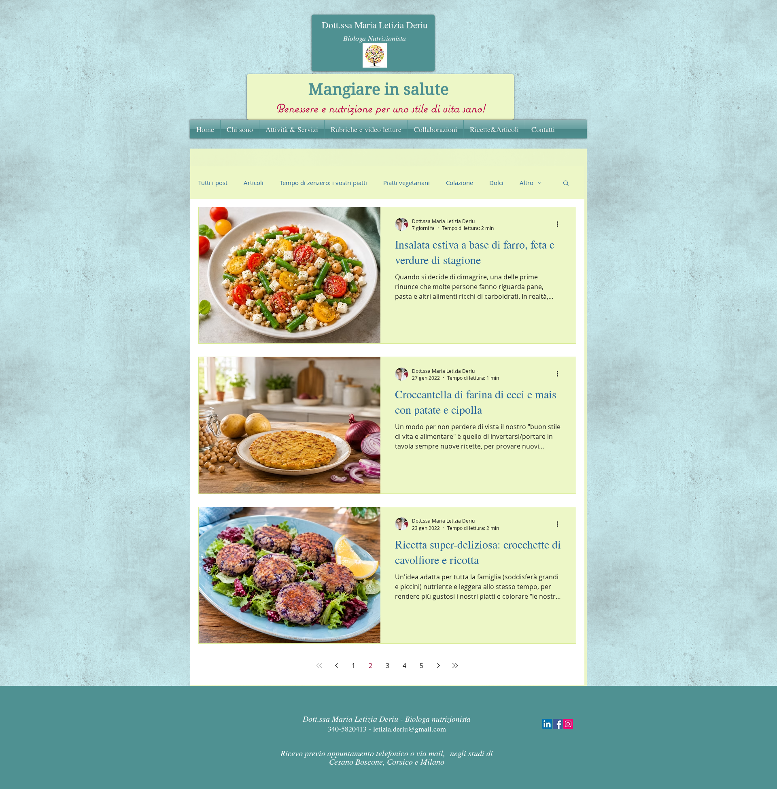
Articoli (253, 183)
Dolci (496, 183)
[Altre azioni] (560, 224)
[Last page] (455, 665)
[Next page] (438, 665)
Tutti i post (212, 183)
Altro (526, 183)
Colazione (459, 183)
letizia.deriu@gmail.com (409, 729)
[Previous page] (336, 665)
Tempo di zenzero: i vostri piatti (323, 183)
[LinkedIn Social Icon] (547, 724)
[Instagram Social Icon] (568, 724)
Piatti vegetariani (406, 183)
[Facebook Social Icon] (558, 724)
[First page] (319, 665)
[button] (566, 183)
